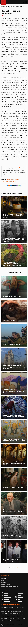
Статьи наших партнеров (8, 181)
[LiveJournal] (15, 185)
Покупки (16, 179)
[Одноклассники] (9, 185)
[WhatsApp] (19, 185)
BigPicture (11, 6)
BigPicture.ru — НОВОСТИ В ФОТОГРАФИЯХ (12, 607)
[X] (13, 185)
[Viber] (17, 185)
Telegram (22, 168)
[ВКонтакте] (7, 185)
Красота (11, 8)
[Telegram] (21, 185)
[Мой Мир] (11, 185)
